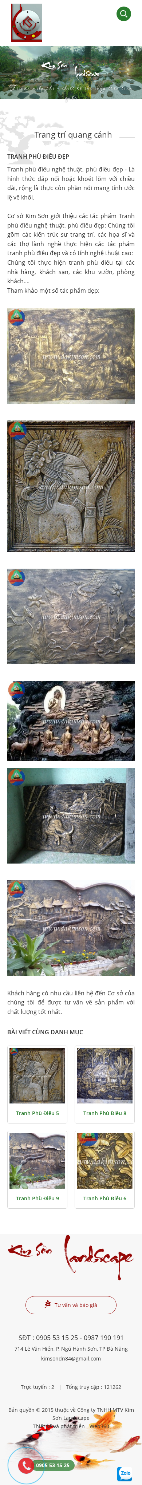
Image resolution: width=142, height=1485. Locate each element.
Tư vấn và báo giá (76, 1305)
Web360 (99, 1426)
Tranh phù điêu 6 (104, 1198)
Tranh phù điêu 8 (104, 1113)
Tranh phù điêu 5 (37, 1113)
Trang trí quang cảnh (73, 134)
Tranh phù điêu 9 (37, 1198)
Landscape (71, 77)
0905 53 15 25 (57, 1337)
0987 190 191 (104, 1337)
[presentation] (14, 72)
